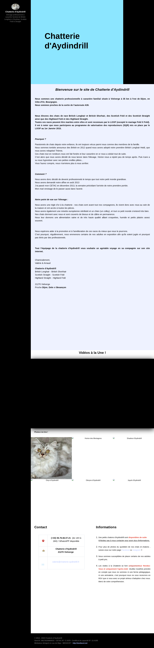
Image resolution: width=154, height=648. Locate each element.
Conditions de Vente (48, 336)
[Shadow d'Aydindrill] (133, 458)
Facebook (126, 550)
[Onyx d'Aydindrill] (51, 500)
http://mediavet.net (80, 643)
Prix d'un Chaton (46, 320)
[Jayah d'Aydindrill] (133, 500)
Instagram (136, 550)
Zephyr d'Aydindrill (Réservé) (52, 309)
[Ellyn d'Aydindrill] (51, 458)
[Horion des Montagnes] (92, 458)
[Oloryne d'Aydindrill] (92, 500)
